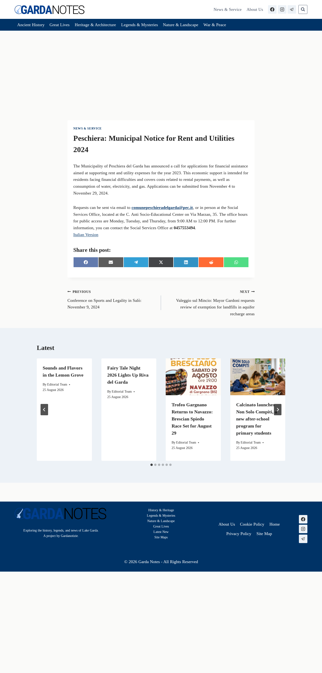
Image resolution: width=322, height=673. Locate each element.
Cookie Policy (252, 524)
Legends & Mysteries (139, 24)
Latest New (161, 532)
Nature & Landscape (180, 24)
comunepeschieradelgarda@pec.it (162, 207)
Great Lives (60, 24)
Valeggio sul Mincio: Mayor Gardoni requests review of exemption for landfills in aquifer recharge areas (215, 303)
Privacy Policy (238, 533)
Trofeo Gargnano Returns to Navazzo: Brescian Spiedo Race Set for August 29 (192, 419)
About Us (255, 9)
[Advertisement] (161, 66)
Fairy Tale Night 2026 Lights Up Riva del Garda (128, 375)
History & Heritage (161, 510)
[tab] (151, 465)
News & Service (228, 9)
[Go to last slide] (44, 409)
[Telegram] (292, 9)
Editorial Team (57, 384)
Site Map (160, 537)
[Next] (277, 409)
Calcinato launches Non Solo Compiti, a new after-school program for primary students (256, 419)
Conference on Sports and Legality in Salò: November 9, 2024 (104, 300)
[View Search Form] (302, 9)
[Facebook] (272, 9)
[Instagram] (282, 9)
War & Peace (214, 24)
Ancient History (31, 24)
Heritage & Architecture (95, 24)
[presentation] (193, 376)
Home (274, 524)
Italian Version (85, 234)
